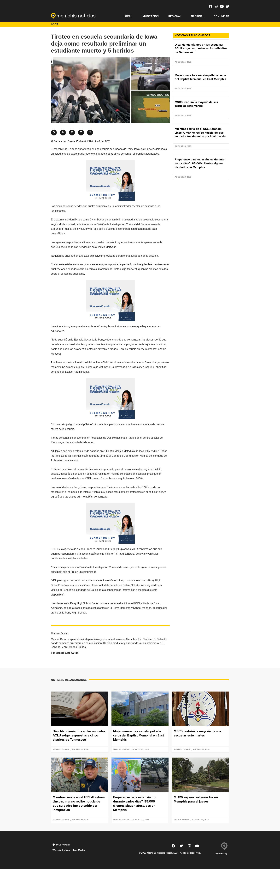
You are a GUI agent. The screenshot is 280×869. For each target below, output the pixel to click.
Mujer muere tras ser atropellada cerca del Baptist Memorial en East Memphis (200, 77)
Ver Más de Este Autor (64, 652)
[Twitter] (227, 6)
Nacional (197, 16)
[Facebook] (210, 6)
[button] (54, 132)
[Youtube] (221, 6)
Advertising (221, 853)
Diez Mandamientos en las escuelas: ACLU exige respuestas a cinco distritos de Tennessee (201, 48)
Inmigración (150, 16)
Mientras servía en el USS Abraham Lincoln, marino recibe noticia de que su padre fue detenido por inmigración (200, 133)
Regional (174, 16)
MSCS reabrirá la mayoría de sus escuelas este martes (196, 104)
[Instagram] (216, 6)
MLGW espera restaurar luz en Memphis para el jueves (196, 799)
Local (128, 16)
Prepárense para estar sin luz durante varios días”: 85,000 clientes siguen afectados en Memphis (199, 163)
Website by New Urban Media (68, 850)
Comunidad (221, 16)
